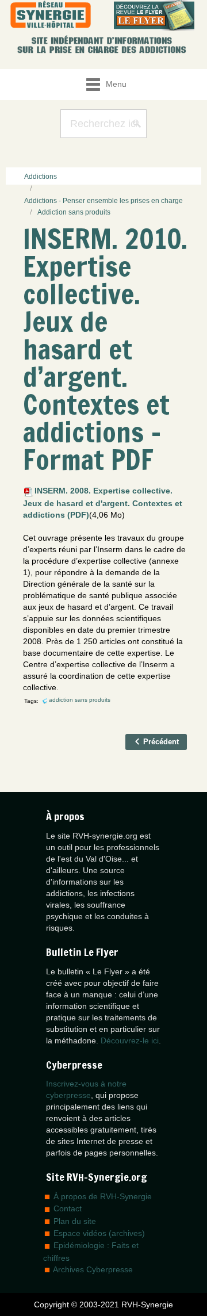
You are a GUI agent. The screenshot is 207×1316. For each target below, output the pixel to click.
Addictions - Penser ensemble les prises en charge (103, 201)
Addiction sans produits (73, 212)
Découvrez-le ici (130, 1040)
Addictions (40, 177)
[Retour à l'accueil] (50, 15)
